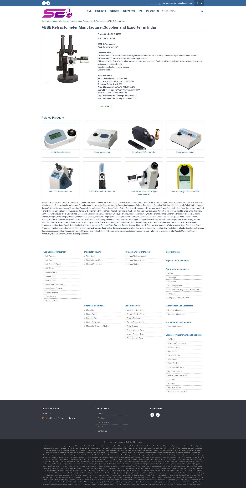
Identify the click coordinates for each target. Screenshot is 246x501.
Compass (172, 294)
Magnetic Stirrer (174, 387)
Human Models (133, 264)
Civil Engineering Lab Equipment (74, 450)
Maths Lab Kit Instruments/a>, (90, 452)
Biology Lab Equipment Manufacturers (93, 448)
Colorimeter (172, 351)
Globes (170, 273)
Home (88, 11)
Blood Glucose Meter (94, 260)
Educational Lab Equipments (68, 452)
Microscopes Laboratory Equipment (66, 448)
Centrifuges (172, 359)
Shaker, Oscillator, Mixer (177, 375)
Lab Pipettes (50, 256)
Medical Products (92, 252)
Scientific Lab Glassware (148, 452)
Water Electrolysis (93, 322)
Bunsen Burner (51, 272)
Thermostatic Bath (176, 367)
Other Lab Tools (52, 300)
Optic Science (132, 326)
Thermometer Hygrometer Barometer (183, 290)
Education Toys (132, 306)
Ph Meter (171, 339)
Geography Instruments (177, 269)
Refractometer (100, 21)
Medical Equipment (94, 264)
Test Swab (90, 256)
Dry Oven (171, 383)
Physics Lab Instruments (109, 452)
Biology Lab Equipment (145, 450)
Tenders (114, 11)
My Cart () (152, 11)
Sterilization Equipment (177, 391)
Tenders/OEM (103, 422)
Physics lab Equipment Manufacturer (121, 448)
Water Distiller (173, 363)
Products (100, 11)
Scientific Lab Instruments (167, 452)
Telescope (172, 278)
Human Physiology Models (137, 252)
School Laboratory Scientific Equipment (115, 446)
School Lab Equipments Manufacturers (167, 450)
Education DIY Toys (135, 338)
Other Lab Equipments (177, 343)
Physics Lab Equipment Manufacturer (176, 446)
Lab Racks (49, 268)
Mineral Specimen (175, 286)
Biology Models (173, 252)
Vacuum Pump (174, 355)
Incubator (172, 379)
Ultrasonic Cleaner (175, 371)
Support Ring (50, 276)
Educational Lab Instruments (108, 455)
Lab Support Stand (53, 264)
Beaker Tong (50, 280)
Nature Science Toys (135, 334)
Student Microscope (176, 310)
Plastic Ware (91, 314)
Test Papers (50, 296)
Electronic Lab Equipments (126, 450)
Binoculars (172, 281)
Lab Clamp (49, 260)
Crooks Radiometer (135, 318)
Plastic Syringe (51, 292)
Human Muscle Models (136, 260)
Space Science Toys (135, 330)
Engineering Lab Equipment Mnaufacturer (101, 450)
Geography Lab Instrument (178, 298)
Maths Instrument (175, 327)
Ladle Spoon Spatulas (54, 288)
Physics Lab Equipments (177, 260)
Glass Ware (90, 310)
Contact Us (128, 11)
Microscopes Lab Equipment (179, 306)
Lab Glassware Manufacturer (129, 452)
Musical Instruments (135, 310)
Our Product (53, 21)
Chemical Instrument (94, 306)
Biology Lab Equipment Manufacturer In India (146, 446)
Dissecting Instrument (54, 284)
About (199, 3)
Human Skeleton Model (136, 256)
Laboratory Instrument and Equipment (76, 21)
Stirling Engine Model (135, 322)
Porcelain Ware (92, 318)
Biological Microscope (177, 314)
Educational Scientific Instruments (87, 446)
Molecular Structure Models (97, 326)
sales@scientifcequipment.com (60, 418)
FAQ (140, 11)
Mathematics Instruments (178, 322)
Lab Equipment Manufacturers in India (150, 448)
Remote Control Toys (135, 314)
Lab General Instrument (55, 252)
